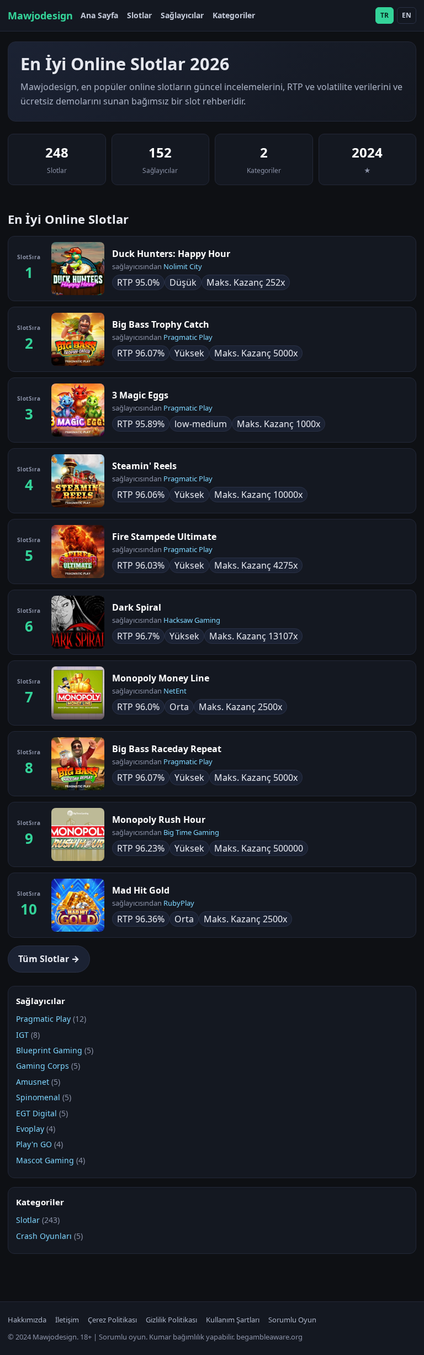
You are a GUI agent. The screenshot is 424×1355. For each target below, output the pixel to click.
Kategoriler (234, 15)
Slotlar (139, 15)
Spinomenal (38, 1097)
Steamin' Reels (144, 466)
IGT (22, 1035)
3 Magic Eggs (140, 395)
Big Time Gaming (191, 832)
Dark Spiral (136, 607)
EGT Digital (36, 1113)
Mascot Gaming (45, 1160)
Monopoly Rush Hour (158, 819)
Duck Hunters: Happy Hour (171, 254)
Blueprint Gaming (49, 1050)
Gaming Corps (42, 1065)
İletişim (67, 1320)
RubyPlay (178, 903)
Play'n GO (34, 1144)
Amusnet (32, 1081)
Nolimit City (182, 266)
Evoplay (30, 1128)
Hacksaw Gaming (191, 620)
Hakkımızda (27, 1320)
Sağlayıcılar (182, 15)
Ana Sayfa (99, 15)
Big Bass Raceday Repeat (166, 749)
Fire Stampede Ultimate (164, 537)
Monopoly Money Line (160, 678)
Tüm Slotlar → (49, 959)
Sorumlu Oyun (292, 1320)
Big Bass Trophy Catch (160, 324)
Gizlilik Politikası (171, 1320)
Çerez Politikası (112, 1320)
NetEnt (175, 691)
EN (406, 15)
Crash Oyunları (44, 1236)
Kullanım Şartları (232, 1320)
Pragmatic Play (188, 337)
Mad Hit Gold (140, 890)
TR (384, 15)
